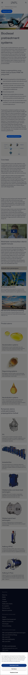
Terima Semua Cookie (14, 665)
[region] (14, 663)
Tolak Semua (14, 669)
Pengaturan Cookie (14, 672)
